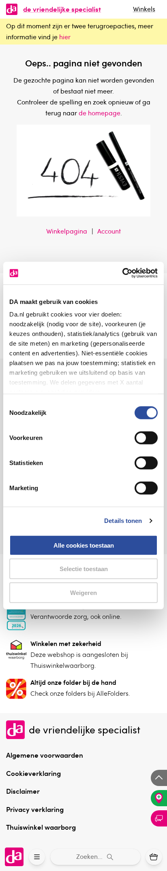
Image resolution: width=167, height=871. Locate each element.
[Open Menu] (37, 857)
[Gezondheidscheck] (159, 798)
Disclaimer (23, 791)
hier (65, 36)
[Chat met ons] (159, 818)
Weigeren (83, 592)
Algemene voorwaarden (44, 755)
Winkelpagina (66, 231)
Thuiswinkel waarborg (41, 827)
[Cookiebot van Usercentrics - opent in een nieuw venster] (122, 273)
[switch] (146, 437)
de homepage (99, 112)
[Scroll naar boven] (159, 778)
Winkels (144, 8)
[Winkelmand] (154, 857)
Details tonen (123, 520)
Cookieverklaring (33, 773)
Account (109, 231)
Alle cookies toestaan (84, 545)
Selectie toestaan (84, 568)
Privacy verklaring (35, 809)
